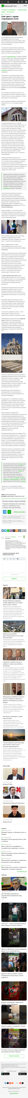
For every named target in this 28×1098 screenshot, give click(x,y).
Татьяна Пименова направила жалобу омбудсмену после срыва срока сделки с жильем (12, 602)
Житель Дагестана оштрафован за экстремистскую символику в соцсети (12, 847)
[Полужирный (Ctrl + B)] (4, 558)
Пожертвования (23, 1071)
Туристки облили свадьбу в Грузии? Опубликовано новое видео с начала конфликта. (12, 975)
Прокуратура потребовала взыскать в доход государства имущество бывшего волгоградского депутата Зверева (13, 699)
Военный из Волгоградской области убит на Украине (13, 840)
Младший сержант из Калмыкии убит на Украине (13, 833)
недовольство (6, 188)
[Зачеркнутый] (13, 558)
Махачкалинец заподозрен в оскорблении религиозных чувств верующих (13, 861)
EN (4, 1)
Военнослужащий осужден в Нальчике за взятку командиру (13, 854)
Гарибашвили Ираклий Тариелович (13, 803)
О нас (2, 1071)
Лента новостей (10, 11)
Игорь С (14, 536)
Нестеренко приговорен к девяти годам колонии (13, 717)
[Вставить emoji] (17, 558)
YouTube (23, 481)
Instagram (22, 477)
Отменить (14, 578)
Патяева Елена (7, 822)
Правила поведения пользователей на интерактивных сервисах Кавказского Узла (14, 1088)
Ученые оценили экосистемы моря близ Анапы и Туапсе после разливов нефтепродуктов (13, 744)
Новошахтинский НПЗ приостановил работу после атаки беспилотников (13, 635)
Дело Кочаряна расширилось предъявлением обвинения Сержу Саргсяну (12, 895)
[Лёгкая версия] (8, 2)
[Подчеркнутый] (10, 558)
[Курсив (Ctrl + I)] (7, 558)
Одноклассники (14, 479)
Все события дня (22, 871)
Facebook (16, 477)
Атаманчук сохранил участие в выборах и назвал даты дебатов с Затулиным (13, 664)
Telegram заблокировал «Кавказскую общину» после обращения (12, 1003)
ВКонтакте (6, 479)
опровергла (4, 70)
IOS (24, 464)
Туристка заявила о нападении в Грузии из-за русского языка (13, 1027)
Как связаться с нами (11, 1071)
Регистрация (14, 574)
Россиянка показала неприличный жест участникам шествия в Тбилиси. (13, 1051)
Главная (3, 11)
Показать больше (14, 1056)
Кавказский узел (11, 56)
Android (20, 464)
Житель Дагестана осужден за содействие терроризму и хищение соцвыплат (13, 868)
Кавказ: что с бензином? (9, 9)
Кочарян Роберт (7, 784)
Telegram (20, 470)
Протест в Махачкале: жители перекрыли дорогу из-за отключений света (13, 950)
